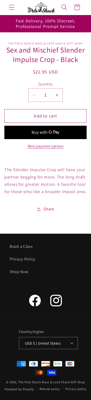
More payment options (46, 146)
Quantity (45, 83)
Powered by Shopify (19, 389)
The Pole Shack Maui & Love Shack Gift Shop (51, 382)
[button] (11, 7)
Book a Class (21, 246)
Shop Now (19, 271)
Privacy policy (76, 389)
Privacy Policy (22, 259)
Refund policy (50, 389)
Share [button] (48, 209)
